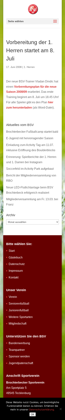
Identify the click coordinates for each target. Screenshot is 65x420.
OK (32, 414)
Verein (13, 296)
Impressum (16, 270)
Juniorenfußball (19, 310)
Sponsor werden (19, 356)
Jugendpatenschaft (21, 363)
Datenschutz (17, 264)
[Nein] (60, 409)
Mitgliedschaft (17, 323)
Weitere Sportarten (21, 317)
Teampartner (17, 349)
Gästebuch (16, 257)
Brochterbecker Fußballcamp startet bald (32, 131)
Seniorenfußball (19, 303)
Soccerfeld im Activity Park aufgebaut (30, 168)
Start (12, 250)
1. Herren (29, 67)
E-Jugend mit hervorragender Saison (29, 138)
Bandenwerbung (19, 343)
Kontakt (13, 277)
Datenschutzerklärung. (42, 409)
